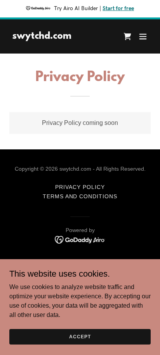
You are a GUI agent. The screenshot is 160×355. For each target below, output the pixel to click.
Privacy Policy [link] (80, 187)
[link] (41, 36)
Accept (79, 336)
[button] (143, 36)
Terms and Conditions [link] (80, 196)
